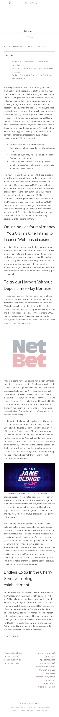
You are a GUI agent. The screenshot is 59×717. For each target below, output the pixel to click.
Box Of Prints (38, 46)
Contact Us (42, 710)
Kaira (37, 703)
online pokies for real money (26, 296)
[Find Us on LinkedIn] (35, 27)
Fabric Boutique (17, 707)
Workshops (44, 707)
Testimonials (27, 710)
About (14, 710)
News (17, 636)
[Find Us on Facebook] (27, 27)
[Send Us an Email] (24, 27)
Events (32, 707)
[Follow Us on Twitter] (31, 27)
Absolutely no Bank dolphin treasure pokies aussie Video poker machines (13, 658)
